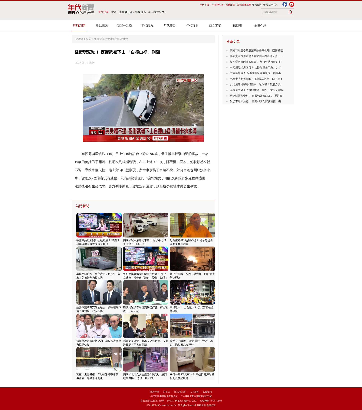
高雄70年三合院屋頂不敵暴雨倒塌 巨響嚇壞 (256, 50)
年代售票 (256, 4)
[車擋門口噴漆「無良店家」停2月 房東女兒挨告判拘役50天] (99, 270)
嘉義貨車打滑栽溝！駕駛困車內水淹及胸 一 (256, 56)
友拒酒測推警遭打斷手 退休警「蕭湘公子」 (256, 84)
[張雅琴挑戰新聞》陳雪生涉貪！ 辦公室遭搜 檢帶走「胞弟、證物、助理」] (145, 270)
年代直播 (192, 25)
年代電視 (99, 38)
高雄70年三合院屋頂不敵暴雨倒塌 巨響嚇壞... (138, 12)
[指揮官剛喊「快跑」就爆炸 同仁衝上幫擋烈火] (192, 270)
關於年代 (154, 391)
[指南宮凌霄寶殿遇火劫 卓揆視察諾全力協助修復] (99, 337)
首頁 (119, 38)
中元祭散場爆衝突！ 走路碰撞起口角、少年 (255, 67)
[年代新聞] (81, 9)
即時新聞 (79, 25)
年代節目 (170, 25)
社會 (125, 38)
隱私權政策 (180, 391)
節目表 (237, 25)
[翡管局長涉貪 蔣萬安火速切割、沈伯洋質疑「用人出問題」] (145, 337)
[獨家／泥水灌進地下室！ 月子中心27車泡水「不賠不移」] (145, 236)
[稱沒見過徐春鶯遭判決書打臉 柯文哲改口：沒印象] (145, 303)
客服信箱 (207, 391)
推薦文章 (233, 42)
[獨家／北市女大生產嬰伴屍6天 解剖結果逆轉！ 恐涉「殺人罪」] (145, 370)
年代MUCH (217, 4)
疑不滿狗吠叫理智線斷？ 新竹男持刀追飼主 (255, 61)
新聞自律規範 (244, 4)
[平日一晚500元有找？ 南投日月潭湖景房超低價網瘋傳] (192, 370)
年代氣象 (147, 25)
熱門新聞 (82, 206)
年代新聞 (110, 38)
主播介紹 (260, 25)
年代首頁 (204, 4)
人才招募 (194, 391)
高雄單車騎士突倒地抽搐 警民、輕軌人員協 (256, 90)
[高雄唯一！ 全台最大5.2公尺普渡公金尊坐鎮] (192, 303)
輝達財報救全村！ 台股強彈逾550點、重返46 (256, 95)
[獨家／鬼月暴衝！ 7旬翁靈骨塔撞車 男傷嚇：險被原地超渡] (99, 370)
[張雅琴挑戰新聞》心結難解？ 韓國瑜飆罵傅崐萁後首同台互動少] (99, 236)
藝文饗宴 (215, 25)
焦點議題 (102, 25)
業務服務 (230, 4)
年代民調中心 (270, 4)
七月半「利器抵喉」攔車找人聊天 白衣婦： (256, 78)
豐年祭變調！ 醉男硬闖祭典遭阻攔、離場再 (255, 73)
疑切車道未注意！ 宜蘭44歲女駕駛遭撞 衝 (255, 101)
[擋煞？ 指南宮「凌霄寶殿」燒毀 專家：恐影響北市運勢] (192, 337)
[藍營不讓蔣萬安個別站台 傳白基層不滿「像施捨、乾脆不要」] (99, 303)
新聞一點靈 (124, 25)
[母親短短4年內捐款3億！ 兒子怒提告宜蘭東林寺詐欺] (192, 236)
